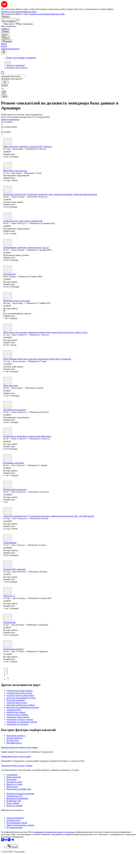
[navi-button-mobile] (3, 52)
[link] (5, 37)
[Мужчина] (7, 165)
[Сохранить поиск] (3, 93)
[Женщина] (7, 141)
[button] (4, 44)
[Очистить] (5, 82)
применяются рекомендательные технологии (54, 832)
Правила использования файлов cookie (47, 14)
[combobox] (13, 76)
